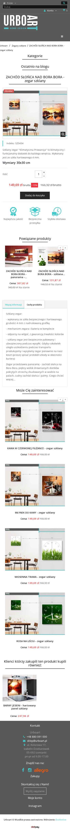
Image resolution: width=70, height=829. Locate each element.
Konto (50, 10)
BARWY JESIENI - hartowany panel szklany (19, 707)
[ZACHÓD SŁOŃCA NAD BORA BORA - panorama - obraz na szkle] (18, 256)
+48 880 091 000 (37, 736)
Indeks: (10, 143)
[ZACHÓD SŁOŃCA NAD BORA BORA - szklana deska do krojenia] (51, 256)
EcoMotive (61, 819)
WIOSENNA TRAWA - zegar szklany (35, 576)
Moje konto (35, 798)
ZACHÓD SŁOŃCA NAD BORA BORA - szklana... (51, 273)
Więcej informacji (13, 304)
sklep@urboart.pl (37, 740)
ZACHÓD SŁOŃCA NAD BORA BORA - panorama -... (19, 274)
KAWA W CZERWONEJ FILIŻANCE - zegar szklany (35, 448)
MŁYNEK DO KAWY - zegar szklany (35, 512)
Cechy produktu (34, 304)
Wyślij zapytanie (35, 791)
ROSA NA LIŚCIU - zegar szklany (35, 641)
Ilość (5, 174)
